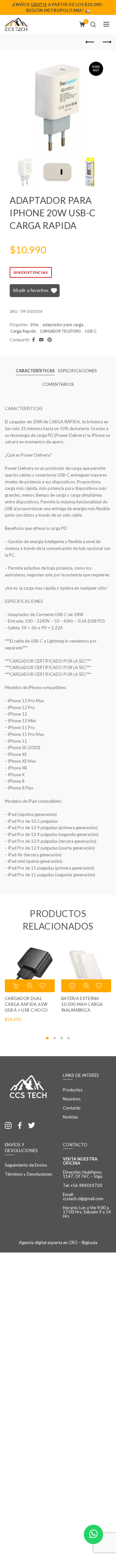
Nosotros (72, 1098)
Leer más (72, 985)
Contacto (72, 1107)
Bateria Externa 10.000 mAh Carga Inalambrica (82, 1004)
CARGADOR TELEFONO (60, 331)
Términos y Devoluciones (28, 1174)
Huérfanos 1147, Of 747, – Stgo (82, 1174)
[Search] (93, 24)
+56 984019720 (86, 1185)
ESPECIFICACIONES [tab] (77, 370)
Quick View (30, 985)
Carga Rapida (23, 331)
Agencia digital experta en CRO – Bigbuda (58, 1242)
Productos (72, 1089)
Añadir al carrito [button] (16, 985)
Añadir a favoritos (30, 290)
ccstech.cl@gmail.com (83, 1198)
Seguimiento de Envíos (26, 1165)
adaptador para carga (63, 324)
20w (34, 324)
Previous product (90, 42)
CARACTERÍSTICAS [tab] (35, 370)
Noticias (70, 1116)
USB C (91, 331)
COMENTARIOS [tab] (58, 384)
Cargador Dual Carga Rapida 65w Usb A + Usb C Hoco (26, 1004)
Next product (106, 42)
